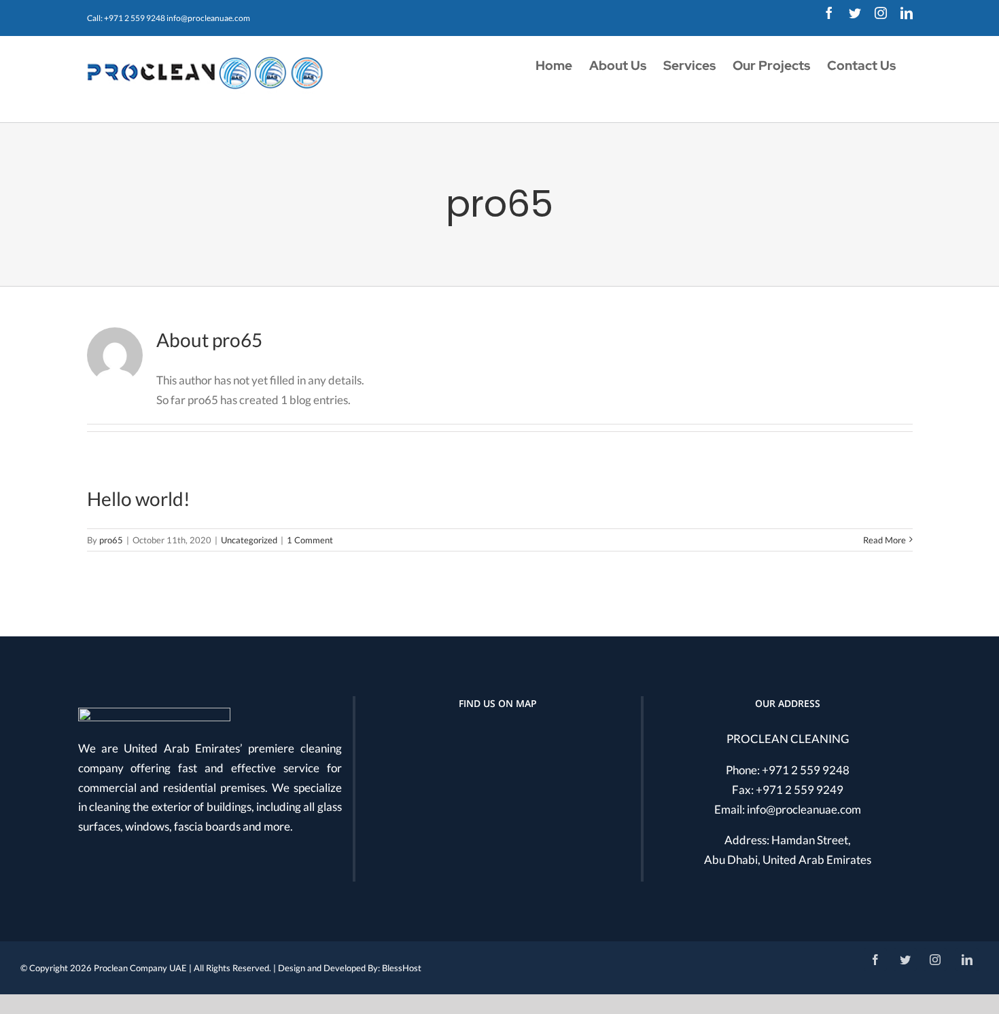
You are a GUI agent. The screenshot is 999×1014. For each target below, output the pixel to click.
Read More (884, 540)
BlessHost (401, 967)
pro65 (111, 540)
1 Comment (310, 540)
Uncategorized (249, 540)
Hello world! (138, 498)
